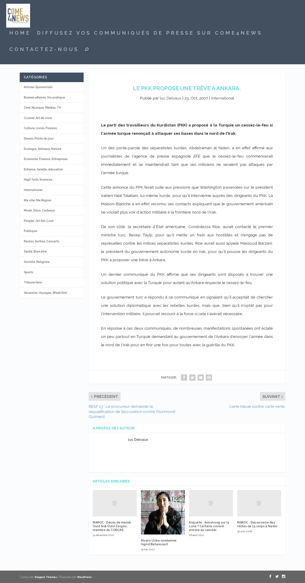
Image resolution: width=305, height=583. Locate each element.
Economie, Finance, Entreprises (46, 159)
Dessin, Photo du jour (39, 138)
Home (20, 33)
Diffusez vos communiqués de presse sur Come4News (149, 33)
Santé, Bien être (35, 251)
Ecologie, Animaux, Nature (42, 149)
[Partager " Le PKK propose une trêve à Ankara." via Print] (209, 377)
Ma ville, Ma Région (37, 200)
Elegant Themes (46, 577)
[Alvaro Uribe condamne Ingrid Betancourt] (163, 512)
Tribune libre (33, 282)
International (222, 98)
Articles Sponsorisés (38, 87)
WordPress (84, 577)
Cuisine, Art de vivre (38, 118)
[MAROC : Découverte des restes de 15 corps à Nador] (259, 503)
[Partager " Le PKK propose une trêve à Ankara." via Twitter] (192, 377)
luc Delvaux (170, 98)
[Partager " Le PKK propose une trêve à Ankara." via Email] (200, 377)
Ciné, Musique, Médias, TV (42, 107)
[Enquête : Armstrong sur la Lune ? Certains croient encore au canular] (211, 503)
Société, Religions (37, 262)
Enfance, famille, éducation (43, 169)
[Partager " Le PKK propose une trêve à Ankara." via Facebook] (184, 377)
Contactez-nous (44, 50)
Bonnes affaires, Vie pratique (44, 97)
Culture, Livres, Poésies (40, 128)
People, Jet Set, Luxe (39, 220)
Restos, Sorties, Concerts (41, 241)
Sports (28, 272)
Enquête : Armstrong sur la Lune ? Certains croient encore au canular (209, 526)
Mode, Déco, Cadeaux (39, 210)
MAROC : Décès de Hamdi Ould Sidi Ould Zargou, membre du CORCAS (112, 526)
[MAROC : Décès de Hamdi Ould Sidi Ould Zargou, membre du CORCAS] (115, 503)
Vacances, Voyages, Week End (45, 292)
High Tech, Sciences (38, 179)
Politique (30, 231)
